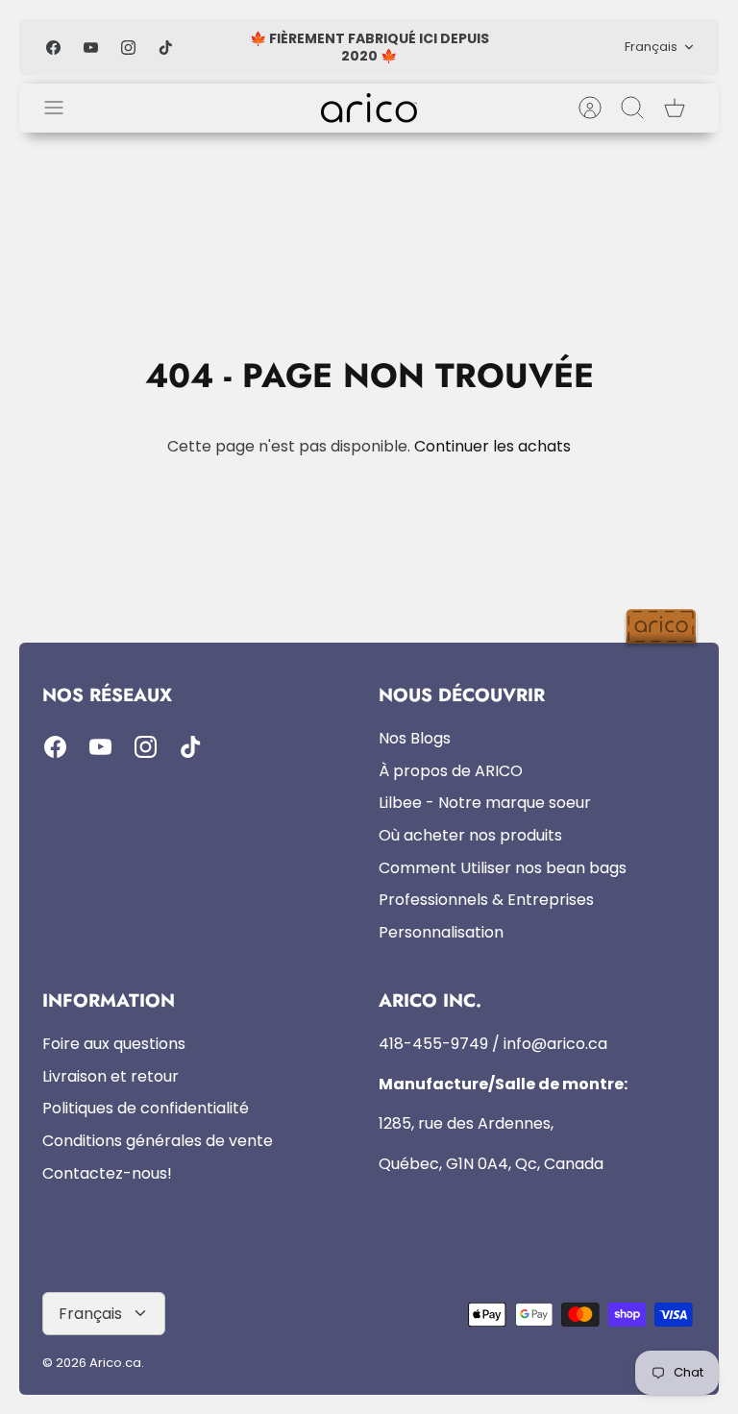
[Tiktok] (165, 47)
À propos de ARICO (451, 771)
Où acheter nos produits (470, 835)
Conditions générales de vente (157, 1141)
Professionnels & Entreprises (486, 900)
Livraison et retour (110, 1076)
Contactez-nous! (107, 1173)
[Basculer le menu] (63, 107)
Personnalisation (441, 932)
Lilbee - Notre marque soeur (485, 803)
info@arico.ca (555, 1044)
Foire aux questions (113, 1044)
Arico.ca (115, 1362)
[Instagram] (128, 47)
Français (651, 46)
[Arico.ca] (369, 108)
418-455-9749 (433, 1044)
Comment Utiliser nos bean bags (503, 868)
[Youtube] (91, 47)
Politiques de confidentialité (145, 1108)
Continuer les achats (492, 446)
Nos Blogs (415, 738)
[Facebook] (53, 47)
